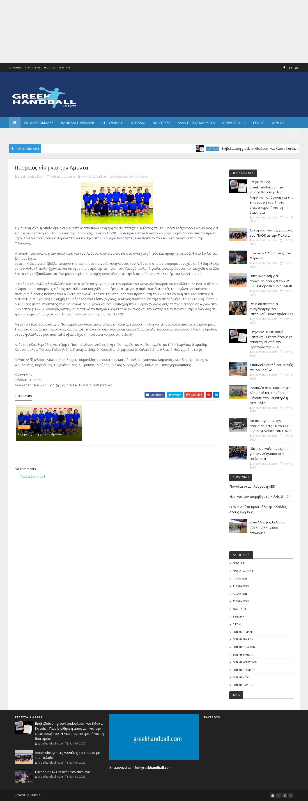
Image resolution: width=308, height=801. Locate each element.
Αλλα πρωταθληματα (196, 122)
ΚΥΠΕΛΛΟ (138, 122)
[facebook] (284, 67)
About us (49, 67)
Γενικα (259, 122)
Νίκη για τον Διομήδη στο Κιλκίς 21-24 (259, 496)
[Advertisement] (135, 31)
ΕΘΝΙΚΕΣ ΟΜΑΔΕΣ (39, 122)
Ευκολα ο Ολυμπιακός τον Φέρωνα (62, 771)
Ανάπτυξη (239, 609)
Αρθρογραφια (234, 122)
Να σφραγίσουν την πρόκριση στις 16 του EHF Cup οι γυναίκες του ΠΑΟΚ (271, 425)
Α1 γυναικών (241, 586)
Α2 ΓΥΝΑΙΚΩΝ (241, 601)
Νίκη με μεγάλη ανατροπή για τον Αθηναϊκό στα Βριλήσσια (270, 453)
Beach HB (239, 563)
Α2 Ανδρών (240, 593)
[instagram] (290, 67)
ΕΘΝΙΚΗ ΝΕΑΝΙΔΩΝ (244, 670)
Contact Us (32, 67)
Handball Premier (77, 122)
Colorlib (35, 795)
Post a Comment (32, 476)
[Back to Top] (290, 795)
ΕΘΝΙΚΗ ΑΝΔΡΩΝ (243, 639)
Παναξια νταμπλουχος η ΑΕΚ (252, 486)
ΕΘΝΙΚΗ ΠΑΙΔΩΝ (242, 685)
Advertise (15, 67)
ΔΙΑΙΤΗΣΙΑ (200, 148)
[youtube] (296, 67)
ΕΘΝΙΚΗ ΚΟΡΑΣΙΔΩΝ (245, 662)
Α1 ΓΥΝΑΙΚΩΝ (112, 122)
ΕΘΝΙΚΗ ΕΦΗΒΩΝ (243, 654)
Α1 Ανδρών (240, 578)
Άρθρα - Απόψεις (243, 570)
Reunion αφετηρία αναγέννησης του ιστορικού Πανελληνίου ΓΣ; (271, 308)
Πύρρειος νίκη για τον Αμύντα (40, 434)
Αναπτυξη (162, 122)
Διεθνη (278, 122)
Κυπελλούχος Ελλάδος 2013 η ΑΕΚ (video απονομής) (267, 527)
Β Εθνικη (102, 176)
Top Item (64, 67)
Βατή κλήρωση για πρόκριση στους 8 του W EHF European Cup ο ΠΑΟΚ (271, 281)
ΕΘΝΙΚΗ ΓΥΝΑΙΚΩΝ (244, 647)
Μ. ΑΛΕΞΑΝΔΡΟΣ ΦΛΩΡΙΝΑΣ (128, 176)
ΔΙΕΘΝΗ (237, 624)
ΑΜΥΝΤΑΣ (88, 176)
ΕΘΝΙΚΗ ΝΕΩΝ (241, 677)
